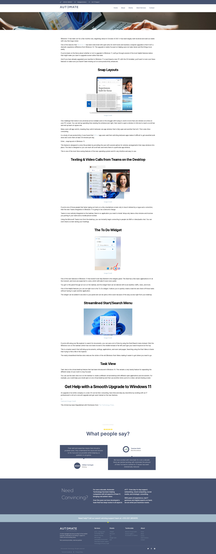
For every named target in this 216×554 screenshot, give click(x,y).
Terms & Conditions (67, 552)
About (123, 8)
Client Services (141, 8)
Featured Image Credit (68, 401)
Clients (130, 8)
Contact (151, 8)
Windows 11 (81, 45)
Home (116, 8)
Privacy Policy (79, 552)
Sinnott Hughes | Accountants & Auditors (131, 534)
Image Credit (108, 115)
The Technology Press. (106, 405)
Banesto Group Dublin (131, 531)
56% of (96, 135)
